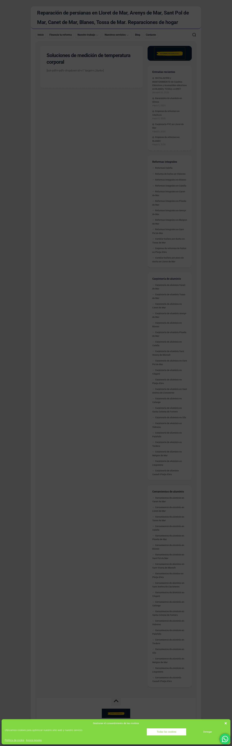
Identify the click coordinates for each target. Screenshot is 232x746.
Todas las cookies (166, 731)
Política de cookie (14, 740)
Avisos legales (34, 740)
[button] (225, 723)
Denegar (207, 731)
